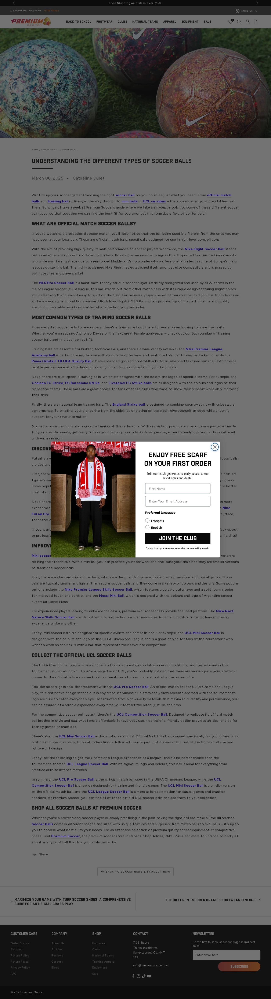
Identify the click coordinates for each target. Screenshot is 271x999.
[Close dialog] (214, 447)
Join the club (178, 538)
